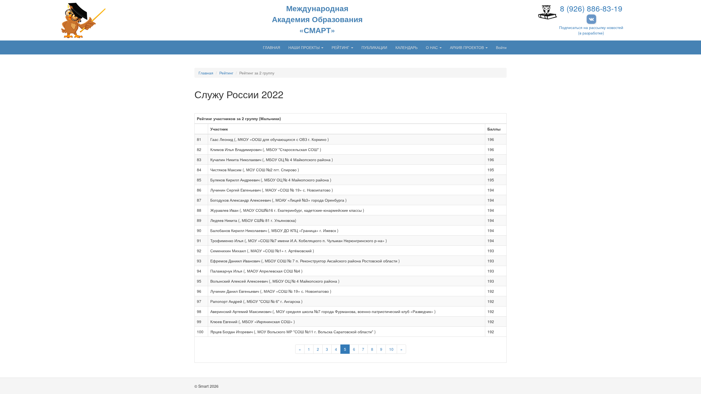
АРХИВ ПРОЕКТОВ (467, 47)
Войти (501, 47)
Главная (206, 73)
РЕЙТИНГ (341, 47)
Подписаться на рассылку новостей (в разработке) (591, 30)
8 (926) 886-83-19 (591, 8)
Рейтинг (226, 73)
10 (391, 349)
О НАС (432, 47)
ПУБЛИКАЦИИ (374, 47)
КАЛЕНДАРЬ (406, 47)
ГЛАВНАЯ (271, 47)
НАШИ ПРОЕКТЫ (304, 47)
